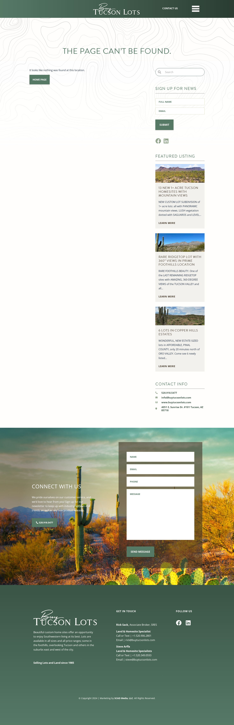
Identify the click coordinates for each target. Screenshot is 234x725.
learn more (167, 223)
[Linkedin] (166, 141)
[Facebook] (158, 141)
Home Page (39, 79)
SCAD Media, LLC (123, 698)
